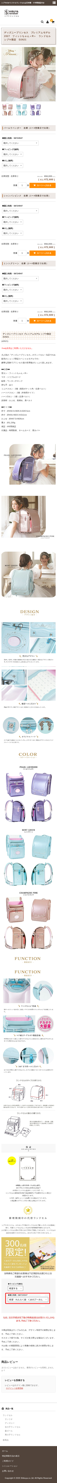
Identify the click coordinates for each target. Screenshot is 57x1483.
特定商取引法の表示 (11, 1456)
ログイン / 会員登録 (14, 1388)
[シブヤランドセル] (28, 15)
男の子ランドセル (12, 1435)
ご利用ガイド (8, 1461)
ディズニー (10, 1423)
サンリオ (9, 1419)
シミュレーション (10, 1466)
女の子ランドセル (12, 1427)
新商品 (6, 1440)
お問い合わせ (8, 1471)
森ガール (9, 1431)
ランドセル (7, 1415)
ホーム (5, 1451)
